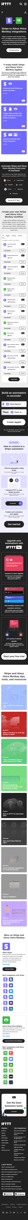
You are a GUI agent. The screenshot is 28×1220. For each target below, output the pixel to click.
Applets (4, 1135)
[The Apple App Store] (8, 1194)
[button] (25, 4)
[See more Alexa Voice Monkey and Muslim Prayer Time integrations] (8, 1064)
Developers (5, 1204)
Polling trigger (12, 302)
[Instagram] (10, 1213)
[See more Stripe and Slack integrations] (8, 1003)
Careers (12, 1204)
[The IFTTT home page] (6, 3)
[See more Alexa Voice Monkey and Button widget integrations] (8, 1053)
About (20, 1207)
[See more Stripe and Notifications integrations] (8, 991)
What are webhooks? (7, 1179)
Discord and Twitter (19, 1160)
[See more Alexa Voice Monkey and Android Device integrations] (8, 1070)
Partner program (21, 1204)
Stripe (5, 28)
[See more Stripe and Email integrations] (8, 997)
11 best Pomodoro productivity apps (11, 1181)
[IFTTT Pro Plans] (22, 244)
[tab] (3, 236)
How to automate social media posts (11, 1186)
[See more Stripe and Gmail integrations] (8, 985)
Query (10, 313)
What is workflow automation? (10, 1174)
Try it (22, 250)
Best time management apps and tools (12, 1171)
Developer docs (6, 1150)
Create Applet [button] (14, 422)
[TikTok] (21, 1213)
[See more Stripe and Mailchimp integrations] (8, 1008)
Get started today (14, 50)
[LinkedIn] (7, 1213)
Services (4, 1130)
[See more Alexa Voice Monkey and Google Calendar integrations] (8, 1058)
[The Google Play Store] (20, 1194)
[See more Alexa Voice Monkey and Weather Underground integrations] (8, 1076)
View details (7, 250)
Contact (8, 1207)
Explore (4, 1128)
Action (10, 246)
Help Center (5, 1140)
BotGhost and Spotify (20, 1144)
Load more (14, 379)
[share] (25, 12)
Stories (3, 1133)
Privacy (14, 1207)
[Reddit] (25, 1213)
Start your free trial (14, 656)
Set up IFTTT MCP (14, 200)
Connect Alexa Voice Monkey (13, 1041)
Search (3, 1145)
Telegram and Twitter (19, 1157)
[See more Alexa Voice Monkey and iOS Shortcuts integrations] (8, 1082)
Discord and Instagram (20, 1130)
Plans (3, 1147)
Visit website (6, 964)
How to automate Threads (8, 1184)
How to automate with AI (8, 1167)
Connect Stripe (9, 969)
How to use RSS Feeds (8, 1176)
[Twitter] (17, 1213)
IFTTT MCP (4, 1138)
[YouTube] (14, 1213)
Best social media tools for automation (12, 1188)
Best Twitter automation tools (9, 1169)
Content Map (5, 1142)
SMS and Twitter (18, 1147)
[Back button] (2, 12)
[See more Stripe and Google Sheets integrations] (8, 979)
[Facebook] (3, 1213)
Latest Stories (7, 1164)
